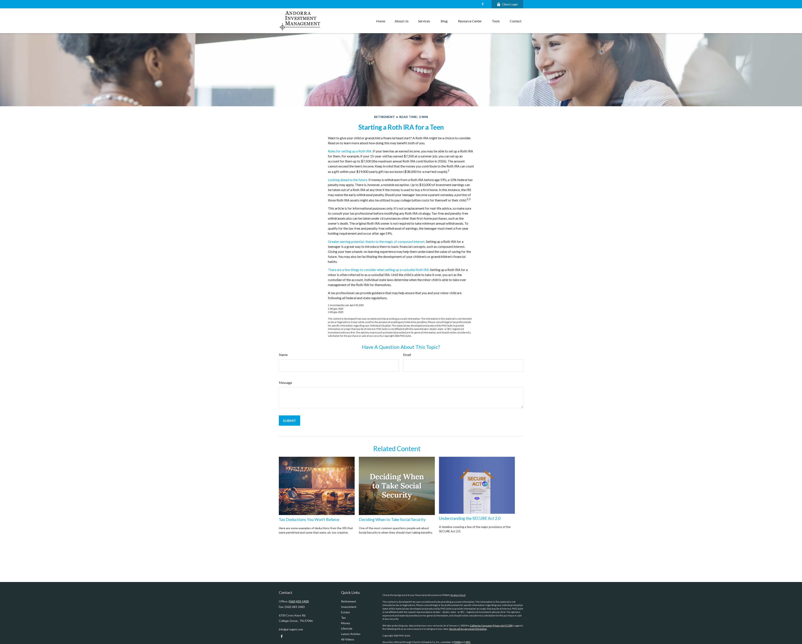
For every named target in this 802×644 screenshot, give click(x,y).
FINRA (457, 642)
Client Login (510, 4)
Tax (343, 617)
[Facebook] (482, 4)
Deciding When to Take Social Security (392, 519)
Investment (349, 607)
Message (285, 383)
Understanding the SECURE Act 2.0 (469, 518)
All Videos (347, 639)
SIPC (468, 642)
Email (407, 355)
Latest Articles (350, 634)
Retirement (348, 601)
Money (345, 623)
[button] (380, 20)
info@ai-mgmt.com (291, 629)
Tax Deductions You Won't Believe (309, 519)
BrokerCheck (458, 595)
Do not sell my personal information (468, 629)
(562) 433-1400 (299, 601)
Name (283, 355)
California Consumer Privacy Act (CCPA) (491, 625)
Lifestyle (346, 628)
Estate (345, 612)
